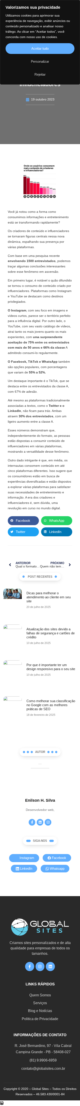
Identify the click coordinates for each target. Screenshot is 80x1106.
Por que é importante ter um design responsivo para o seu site (50, 667)
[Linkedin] (40, 822)
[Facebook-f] (32, 822)
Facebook (58, 858)
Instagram (26, 858)
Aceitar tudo (40, 48)
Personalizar (40, 61)
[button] (23, 520)
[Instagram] (48, 822)
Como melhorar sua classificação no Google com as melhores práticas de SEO (50, 705)
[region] (40, 42)
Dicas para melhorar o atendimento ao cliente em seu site (48, 597)
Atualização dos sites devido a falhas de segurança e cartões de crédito (50, 633)
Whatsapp (56, 868)
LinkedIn (25, 868)
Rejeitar (40, 74)
